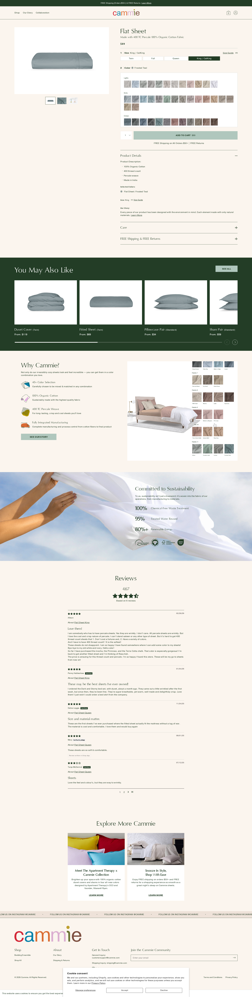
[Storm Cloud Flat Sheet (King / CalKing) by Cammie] (128, 122)
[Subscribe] (234, 958)
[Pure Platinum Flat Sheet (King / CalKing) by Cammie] (151, 84)
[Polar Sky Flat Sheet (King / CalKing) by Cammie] (135, 84)
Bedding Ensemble (22, 955)
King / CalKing (204, 58)
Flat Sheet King (82, 622)
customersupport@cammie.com (106, 958)
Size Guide (228, 53)
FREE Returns (197, 143)
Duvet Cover (26, 330)
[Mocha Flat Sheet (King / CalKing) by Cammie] (206, 122)
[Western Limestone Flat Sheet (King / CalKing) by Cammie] (222, 99)
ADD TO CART (185, 135)
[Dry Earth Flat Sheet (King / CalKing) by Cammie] (198, 122)
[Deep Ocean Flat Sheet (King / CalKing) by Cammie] (135, 122)
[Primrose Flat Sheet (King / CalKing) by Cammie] (198, 99)
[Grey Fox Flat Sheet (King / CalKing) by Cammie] (183, 99)
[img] (74, 614)
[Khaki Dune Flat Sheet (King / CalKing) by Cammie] (128, 107)
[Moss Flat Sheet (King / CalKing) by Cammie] (159, 84)
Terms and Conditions (213, 977)
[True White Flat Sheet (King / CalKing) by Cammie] (214, 84)
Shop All (17, 960)
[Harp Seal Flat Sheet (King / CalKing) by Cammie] (143, 84)
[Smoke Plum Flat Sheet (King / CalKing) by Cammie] (183, 122)
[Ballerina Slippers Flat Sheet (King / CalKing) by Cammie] (191, 84)
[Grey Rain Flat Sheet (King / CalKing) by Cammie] (135, 99)
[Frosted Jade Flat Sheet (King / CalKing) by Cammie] (167, 99)
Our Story (28, 12)
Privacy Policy (98, 983)
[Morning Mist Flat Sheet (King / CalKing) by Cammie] (128, 99)
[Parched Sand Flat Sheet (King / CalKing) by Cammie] (206, 84)
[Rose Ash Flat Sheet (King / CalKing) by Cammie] (175, 122)
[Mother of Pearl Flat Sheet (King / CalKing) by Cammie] (167, 84)
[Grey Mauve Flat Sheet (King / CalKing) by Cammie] (191, 99)
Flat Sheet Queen (82, 713)
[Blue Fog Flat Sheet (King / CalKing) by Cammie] (151, 99)
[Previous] (227, 342)
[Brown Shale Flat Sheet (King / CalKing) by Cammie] (230, 99)
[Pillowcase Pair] (176, 302)
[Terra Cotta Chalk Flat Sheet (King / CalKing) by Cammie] (206, 99)
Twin (131, 58)
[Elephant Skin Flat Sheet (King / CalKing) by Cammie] (191, 122)
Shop (17, 12)
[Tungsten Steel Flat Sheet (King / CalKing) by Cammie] (151, 122)
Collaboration (42, 12)
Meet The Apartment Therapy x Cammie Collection (96, 873)
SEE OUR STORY (39, 437)
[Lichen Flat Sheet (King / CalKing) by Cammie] (175, 99)
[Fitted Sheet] (111, 302)
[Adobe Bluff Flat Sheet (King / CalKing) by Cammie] (198, 84)
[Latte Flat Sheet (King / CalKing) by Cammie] (135, 107)
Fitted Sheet (91, 330)
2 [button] (124, 792)
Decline (164, 990)
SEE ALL (226, 269)
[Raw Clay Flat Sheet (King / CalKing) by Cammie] (214, 99)
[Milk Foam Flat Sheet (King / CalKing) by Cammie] (183, 84)
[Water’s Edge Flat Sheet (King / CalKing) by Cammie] (143, 99)
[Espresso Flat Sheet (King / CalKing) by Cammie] (214, 122)
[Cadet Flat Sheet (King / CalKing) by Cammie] (143, 122)
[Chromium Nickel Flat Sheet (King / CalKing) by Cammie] (167, 122)
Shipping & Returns (61, 960)
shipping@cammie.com (117, 963)
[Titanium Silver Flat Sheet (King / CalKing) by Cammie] (159, 99)
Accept (124, 990)
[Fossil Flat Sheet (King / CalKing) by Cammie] (128, 84)
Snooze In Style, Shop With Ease (155, 873)
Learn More (146, 3)
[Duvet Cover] (45, 302)
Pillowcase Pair (161, 330)
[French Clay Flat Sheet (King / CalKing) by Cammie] (175, 84)
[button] (228, 13)
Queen (176, 58)
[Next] (235, 342)
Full (153, 58)
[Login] (235, 13)
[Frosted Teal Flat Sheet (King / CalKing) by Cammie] (159, 122)
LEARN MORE (96, 895)
